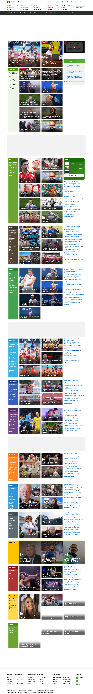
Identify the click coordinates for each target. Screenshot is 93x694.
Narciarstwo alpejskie (11, 495)
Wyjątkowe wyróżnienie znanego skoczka (73, 500)
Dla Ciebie (10, 12)
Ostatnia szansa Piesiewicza (70, 397)
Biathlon (11, 493)
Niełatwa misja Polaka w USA (28, 535)
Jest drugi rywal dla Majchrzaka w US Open (29, 303)
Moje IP (35, 692)
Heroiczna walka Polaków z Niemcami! (29, 475)
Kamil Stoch (66, 677)
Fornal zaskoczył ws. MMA (69, 357)
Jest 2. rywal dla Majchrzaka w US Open (72, 274)
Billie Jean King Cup (13, 285)
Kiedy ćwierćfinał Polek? (16, 64)
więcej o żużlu (67, 262)
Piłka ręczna (56, 12)
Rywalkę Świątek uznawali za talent (71, 291)
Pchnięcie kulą (12, 393)
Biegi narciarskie (12, 491)
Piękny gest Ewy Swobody (69, 387)
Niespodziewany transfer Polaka (71, 427)
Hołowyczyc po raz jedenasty (70, 521)
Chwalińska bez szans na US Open (29, 290)
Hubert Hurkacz (12, 290)
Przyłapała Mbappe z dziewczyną (71, 188)
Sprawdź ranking (73, 175)
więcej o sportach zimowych (70, 507)
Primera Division (31, 681)
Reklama (47, 690)
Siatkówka (26, 12)
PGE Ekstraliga (12, 232)
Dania (10, 255)
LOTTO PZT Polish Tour (14, 87)
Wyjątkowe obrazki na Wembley (51, 589)
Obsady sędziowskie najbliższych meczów (73, 239)
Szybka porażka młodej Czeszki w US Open (29, 316)
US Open (11, 282)
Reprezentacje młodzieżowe (12, 369)
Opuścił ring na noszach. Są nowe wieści (29, 588)
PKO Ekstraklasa (13, 167)
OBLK (10, 461)
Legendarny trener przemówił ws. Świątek (73, 284)
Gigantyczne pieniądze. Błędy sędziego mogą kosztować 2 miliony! (50, 235)
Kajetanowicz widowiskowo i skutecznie (72, 532)
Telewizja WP (26, 692)
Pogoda (8, 692)
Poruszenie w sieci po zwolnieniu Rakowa (29, 194)
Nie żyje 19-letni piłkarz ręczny (70, 423)
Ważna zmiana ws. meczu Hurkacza (50, 277)
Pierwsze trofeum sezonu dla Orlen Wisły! (29, 431)
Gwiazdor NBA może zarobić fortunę (72, 473)
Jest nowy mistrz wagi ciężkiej (70, 574)
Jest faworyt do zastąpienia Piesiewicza (52, 78)
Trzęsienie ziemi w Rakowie (50, 131)
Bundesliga (41, 679)
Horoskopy (13, 692)
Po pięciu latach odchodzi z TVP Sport (72, 183)
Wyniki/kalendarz (13, 162)
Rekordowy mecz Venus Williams (71, 277)
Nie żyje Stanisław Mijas (69, 422)
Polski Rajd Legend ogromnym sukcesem (72, 524)
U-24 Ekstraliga (12, 234)
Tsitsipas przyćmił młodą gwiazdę (49, 303)
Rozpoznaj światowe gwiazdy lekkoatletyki (73, 385)
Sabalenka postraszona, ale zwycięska (50, 90)
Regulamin (52, 690)
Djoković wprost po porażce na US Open (72, 289)
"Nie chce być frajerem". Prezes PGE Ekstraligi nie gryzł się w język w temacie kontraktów (74, 259)
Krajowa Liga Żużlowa (12, 239)
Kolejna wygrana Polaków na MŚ (51, 168)
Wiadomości (40, 692)
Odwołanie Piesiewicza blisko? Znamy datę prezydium (31, 117)
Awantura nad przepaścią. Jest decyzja (29, 130)
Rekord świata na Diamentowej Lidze (72, 392)
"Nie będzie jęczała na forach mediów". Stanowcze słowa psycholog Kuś (74, 395)
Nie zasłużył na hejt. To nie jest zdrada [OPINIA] (51, 116)
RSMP (10, 527)
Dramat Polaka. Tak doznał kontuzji (71, 463)
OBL (10, 459)
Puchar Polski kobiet (12, 359)
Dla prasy (25, 690)
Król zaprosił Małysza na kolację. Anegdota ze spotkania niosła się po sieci (28, 504)
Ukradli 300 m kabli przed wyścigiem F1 (49, 522)
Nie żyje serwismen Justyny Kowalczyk (72, 490)
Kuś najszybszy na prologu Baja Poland (72, 531)
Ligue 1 (30, 683)
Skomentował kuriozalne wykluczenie (72, 231)
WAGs (10, 602)
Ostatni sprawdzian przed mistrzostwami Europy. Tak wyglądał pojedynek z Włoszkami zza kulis (74, 353)
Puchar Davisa (12, 283)
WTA (10, 275)
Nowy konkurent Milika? (49, 208)
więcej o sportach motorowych (71, 536)
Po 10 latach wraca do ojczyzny (28, 617)
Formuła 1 (11, 518)
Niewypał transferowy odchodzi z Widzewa (73, 203)
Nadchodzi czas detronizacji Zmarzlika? (72, 241)
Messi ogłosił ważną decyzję (28, 102)
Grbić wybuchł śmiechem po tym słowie (51, 361)
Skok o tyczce (12, 396)
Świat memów (12, 600)
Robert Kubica (12, 520)
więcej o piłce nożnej (69, 216)
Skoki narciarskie (12, 490)
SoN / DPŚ (11, 243)
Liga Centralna (12, 418)
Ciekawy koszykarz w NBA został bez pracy (73, 468)
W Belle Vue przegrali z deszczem (71, 247)
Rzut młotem (12, 388)
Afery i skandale (12, 605)
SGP (10, 241)
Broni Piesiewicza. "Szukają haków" (71, 398)
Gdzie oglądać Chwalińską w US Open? (72, 301)
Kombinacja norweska (11, 503)
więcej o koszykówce (69, 476)
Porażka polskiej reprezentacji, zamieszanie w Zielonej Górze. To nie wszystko (51, 261)
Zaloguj (85, 2)
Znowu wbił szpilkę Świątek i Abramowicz (73, 297)
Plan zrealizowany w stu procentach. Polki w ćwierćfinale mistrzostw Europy (23, 61)
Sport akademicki (14, 84)
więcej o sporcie (68, 403)
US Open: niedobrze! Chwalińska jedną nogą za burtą (51, 63)
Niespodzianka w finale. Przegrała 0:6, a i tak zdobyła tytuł (74, 294)
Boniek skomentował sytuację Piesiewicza (73, 495)
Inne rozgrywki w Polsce (13, 247)
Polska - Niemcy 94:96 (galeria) (70, 453)
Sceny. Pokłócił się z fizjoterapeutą (71, 281)
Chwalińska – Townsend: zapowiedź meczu (29, 645)
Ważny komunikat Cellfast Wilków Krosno (73, 233)
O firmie (20, 690)
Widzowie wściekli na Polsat (70, 388)
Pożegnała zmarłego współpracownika (48, 506)
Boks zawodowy (12, 572)
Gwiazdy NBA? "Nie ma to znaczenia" (72, 465)
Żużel (31, 12)
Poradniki (11, 628)
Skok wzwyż (12, 394)
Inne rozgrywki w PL (13, 174)
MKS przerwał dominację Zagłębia (49, 431)
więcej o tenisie (68, 304)
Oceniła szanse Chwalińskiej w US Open (72, 279)
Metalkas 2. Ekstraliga (11, 236)
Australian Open (12, 277)
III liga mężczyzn (13, 467)
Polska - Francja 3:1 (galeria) (70, 355)
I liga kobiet (11, 354)
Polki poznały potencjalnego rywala (50, 348)
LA (72, 12)
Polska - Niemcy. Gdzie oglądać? (71, 466)
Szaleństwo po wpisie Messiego (71, 189)
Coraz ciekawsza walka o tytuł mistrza (72, 527)
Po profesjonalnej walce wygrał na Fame (72, 581)
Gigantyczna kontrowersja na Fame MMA (72, 586)
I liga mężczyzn (12, 352)
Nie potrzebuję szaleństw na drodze (71, 534)
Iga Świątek (11, 288)
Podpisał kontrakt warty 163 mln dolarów (52, 493)
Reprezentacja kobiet (12, 367)
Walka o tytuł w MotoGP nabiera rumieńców (73, 519)
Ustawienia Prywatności (39, 690)
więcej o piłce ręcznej (69, 432)
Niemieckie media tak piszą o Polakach (50, 462)
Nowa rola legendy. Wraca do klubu (51, 418)
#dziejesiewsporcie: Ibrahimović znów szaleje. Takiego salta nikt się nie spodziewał (74, 198)
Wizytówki (11, 630)
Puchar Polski (12, 172)
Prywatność (30, 690)
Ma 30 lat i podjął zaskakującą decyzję (72, 209)
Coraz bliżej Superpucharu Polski (71, 420)
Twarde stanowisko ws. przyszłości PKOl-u (30, 91)
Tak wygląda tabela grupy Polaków (71, 458)
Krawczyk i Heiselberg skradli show (71, 236)
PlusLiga (11, 348)
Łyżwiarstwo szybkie (12, 500)
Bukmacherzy (37, 12)
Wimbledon (11, 280)
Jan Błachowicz (66, 681)
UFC (10, 575)
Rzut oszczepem (13, 389)
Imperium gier (50, 692)
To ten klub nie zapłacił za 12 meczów (72, 251)
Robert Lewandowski (14, 73)
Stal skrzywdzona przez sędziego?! (71, 257)
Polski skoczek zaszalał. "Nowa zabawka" (73, 497)
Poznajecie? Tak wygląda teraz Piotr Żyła (72, 485)
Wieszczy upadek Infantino (70, 196)
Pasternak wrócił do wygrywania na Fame (72, 579)
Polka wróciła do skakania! (69, 499)
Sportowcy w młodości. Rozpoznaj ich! (72, 428)
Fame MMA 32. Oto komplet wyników (72, 576)
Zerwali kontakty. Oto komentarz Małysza (73, 505)
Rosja (10, 260)
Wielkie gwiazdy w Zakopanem (70, 484)
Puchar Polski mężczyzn (12, 356)
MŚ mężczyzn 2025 (13, 344)
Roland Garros (12, 278)
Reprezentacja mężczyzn (12, 364)
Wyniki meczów (79, 61)
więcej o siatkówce (68, 362)
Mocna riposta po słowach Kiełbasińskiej (72, 401)
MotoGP (11, 525)
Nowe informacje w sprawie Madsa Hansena (73, 246)
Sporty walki (44, 12)
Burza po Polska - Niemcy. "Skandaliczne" (72, 460)
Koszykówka (63, 12)
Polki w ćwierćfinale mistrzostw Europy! (27, 361)
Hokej (10, 498)
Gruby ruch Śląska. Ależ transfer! (71, 471)
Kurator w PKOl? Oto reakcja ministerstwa (28, 113)
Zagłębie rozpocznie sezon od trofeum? (72, 413)
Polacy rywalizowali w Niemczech (71, 256)
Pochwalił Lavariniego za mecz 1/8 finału (72, 338)
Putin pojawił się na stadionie (50, 618)
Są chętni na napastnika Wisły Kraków (72, 214)
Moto (69, 12)
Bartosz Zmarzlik (67, 679)
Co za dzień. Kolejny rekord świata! (71, 390)
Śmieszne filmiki (12, 607)
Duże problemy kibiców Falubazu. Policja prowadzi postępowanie (28, 261)
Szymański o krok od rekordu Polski (27, 402)
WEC (10, 522)
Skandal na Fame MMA (69, 577)
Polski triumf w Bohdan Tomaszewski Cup (73, 299)
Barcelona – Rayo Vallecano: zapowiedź (50, 632)
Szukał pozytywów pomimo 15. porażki (72, 228)
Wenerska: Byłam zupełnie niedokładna (72, 342)
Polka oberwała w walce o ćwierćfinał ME (28, 374)
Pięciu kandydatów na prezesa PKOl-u (72, 504)
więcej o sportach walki (69, 589)
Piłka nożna (16, 12)
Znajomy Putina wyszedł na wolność (50, 535)
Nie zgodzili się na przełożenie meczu (72, 226)
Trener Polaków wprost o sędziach (49, 476)
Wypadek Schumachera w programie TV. (72, 522)
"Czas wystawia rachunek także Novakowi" (73, 296)
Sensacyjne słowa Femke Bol (70, 393)
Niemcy (10, 257)
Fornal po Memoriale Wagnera (70, 347)
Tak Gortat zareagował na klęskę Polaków (73, 470)
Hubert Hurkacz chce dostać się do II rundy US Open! (29, 77)
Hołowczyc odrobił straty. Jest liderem (72, 526)
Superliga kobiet (12, 416)
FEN (10, 577)
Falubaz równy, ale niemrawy (70, 242)
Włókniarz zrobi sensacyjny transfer (71, 244)
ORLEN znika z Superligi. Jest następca (72, 417)
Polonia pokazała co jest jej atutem (71, 249)
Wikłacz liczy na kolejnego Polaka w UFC (50, 575)
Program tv (19, 692)
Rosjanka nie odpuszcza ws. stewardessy (73, 286)
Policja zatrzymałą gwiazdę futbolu (71, 201)
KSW (10, 573)
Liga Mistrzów (42, 677)
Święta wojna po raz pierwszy (70, 415)
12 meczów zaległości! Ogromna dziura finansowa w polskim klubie (29, 247)
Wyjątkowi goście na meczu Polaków (72, 475)
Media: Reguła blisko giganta (50, 195)
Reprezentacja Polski (15, 76)
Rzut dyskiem (12, 391)
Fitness (9, 683)
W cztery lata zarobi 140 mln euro (71, 529)
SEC (10, 244)
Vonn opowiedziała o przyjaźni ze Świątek (73, 487)
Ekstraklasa (31, 677)
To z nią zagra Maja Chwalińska (70, 292)
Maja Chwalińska (14, 80)
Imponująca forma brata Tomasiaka (71, 494)
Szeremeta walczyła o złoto (70, 587)
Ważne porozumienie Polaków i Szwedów (73, 234)
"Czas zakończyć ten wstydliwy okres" (51, 103)
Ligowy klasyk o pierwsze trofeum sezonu (73, 425)
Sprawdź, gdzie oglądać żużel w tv (71, 238)
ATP (10, 273)
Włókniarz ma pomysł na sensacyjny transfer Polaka (50, 248)
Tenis (21, 12)
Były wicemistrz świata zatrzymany (49, 403)
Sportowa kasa (12, 603)
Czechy (10, 258)
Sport (45, 692)
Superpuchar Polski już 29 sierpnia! (71, 430)
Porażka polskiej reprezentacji (70, 252)
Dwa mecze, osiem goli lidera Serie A (28, 220)
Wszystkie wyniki (79, 7)
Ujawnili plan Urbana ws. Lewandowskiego (28, 181)
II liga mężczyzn (12, 466)
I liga (10, 169)
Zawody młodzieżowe (12, 250)
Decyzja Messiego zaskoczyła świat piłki (30, 104)
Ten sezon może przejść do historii (71, 418)
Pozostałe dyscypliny (11, 506)
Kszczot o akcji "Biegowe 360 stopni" (50, 389)
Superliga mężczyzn (13, 414)
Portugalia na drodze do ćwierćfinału (72, 360)
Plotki (31, 692)
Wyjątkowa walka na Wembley (70, 572)
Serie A (41, 681)
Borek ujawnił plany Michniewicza (71, 204)
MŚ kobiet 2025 (12, 346)
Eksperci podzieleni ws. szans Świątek (72, 282)
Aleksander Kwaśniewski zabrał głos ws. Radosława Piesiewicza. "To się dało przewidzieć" (51, 73)
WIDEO (50, 12)
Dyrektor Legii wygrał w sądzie (70, 213)
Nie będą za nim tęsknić (69, 261)
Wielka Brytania (12, 252)
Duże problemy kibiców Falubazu (71, 254)
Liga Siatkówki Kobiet (12, 350)
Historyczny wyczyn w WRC (70, 517)
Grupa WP (15, 690)
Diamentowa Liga (13, 398)
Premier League (31, 679)
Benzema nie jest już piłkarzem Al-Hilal (72, 208)
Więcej (10, 175)
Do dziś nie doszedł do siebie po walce (72, 567)
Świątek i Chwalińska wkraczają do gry (72, 302)
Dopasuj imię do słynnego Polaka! (71, 400)
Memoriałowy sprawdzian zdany (71, 358)
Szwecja (11, 253)
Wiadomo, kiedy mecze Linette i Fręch (72, 287)
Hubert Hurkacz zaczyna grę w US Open (73, 632)
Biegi (10, 386)
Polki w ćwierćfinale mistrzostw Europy (72, 343)
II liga (10, 170)
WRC (10, 523)
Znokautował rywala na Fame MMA (71, 582)
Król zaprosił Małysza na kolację (71, 502)
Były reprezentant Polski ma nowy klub (72, 199)
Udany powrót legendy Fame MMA (71, 584)
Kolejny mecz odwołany (69, 229)
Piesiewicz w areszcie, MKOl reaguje (28, 87)
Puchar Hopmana (13, 287)
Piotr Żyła (54, 683)
